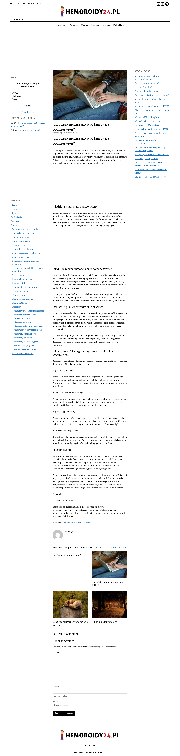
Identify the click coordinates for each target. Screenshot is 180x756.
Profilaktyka (118, 25)
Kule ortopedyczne (21, 237)
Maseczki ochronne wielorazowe (29, 325)
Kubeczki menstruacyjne (24, 233)
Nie (15, 99)
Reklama (30, 3)
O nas (23, 3)
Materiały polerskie (23, 337)
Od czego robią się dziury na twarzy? (152, 95)
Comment (56, 652)
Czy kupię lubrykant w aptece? (149, 91)
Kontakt (39, 3)
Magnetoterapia (20, 290)
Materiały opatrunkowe (25, 333)
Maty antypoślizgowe (24, 345)
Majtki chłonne (19, 294)
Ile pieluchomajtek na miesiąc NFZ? (151, 129)
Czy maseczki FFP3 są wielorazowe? (151, 176)
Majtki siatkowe (19, 302)
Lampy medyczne (20, 256)
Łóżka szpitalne (19, 283)
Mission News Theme (82, 752)
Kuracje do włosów (21, 240)
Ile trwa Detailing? (143, 87)
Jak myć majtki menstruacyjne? (149, 121)
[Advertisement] (90, 49)
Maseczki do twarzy (23, 321)
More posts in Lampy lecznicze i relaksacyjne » (110, 547)
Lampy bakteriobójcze (22, 248)
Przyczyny (73, 25)
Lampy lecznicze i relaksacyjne (26, 252)
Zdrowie (14, 225)
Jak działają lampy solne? (105, 621)
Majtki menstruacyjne (22, 298)
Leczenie (106, 25)
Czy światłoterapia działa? (67, 554)
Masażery (16, 306)
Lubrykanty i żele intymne (24, 286)
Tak (16, 92)
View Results (28, 111)
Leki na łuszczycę (20, 275)
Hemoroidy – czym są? (29, 129)
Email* (55, 692)
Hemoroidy (61, 25)
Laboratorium (18, 244)
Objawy (84, 25)
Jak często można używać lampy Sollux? (108, 583)
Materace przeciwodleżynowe (28, 329)
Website (55, 701)
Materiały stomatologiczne (27, 341)
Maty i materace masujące (26, 349)
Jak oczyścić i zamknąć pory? (148, 117)
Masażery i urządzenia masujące (29, 310)
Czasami (18, 96)
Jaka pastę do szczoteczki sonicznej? (152, 154)
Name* (55, 683)
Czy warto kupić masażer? (147, 125)
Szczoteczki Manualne (22, 353)
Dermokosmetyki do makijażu (26, 229)
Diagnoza (95, 25)
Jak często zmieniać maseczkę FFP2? (152, 106)
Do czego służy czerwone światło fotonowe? (70, 623)
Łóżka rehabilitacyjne (22, 279)
